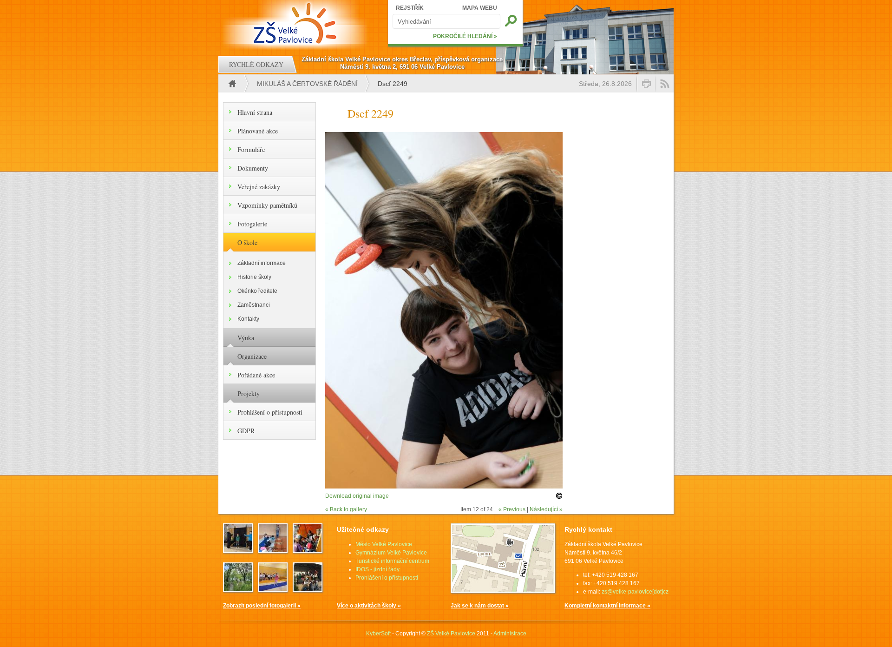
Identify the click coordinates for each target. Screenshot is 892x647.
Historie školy (254, 277)
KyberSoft (378, 633)
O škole (247, 242)
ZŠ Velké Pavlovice (451, 633)
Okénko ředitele (257, 291)
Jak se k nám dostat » (480, 605)
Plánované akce (257, 130)
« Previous (511, 509)
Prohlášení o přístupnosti (269, 412)
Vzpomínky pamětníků (267, 205)
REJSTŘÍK (410, 8)
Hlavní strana (254, 112)
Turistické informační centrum (392, 561)
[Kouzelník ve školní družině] (238, 550)
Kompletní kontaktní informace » (607, 605)
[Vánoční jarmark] (307, 589)
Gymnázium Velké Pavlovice (391, 552)
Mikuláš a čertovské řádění (307, 83)
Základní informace (261, 263)
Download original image (357, 496)
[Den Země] (307, 550)
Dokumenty (252, 168)
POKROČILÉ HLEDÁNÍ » (465, 36)
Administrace (509, 633)
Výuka (245, 337)
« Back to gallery (346, 509)
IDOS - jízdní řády (377, 569)
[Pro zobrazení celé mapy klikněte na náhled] (503, 591)
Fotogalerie (252, 223)
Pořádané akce (256, 374)
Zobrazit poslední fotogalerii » (262, 605)
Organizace (252, 356)
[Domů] (296, 23)
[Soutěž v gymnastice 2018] (273, 589)
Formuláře (251, 149)
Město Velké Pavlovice (383, 544)
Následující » (546, 509)
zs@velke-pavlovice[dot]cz (635, 591)
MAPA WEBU (479, 8)
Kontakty (248, 319)
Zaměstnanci (253, 305)
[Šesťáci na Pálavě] (238, 589)
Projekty (248, 393)
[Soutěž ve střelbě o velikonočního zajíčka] (273, 550)
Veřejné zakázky (258, 186)
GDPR (246, 430)
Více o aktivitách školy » (369, 605)
